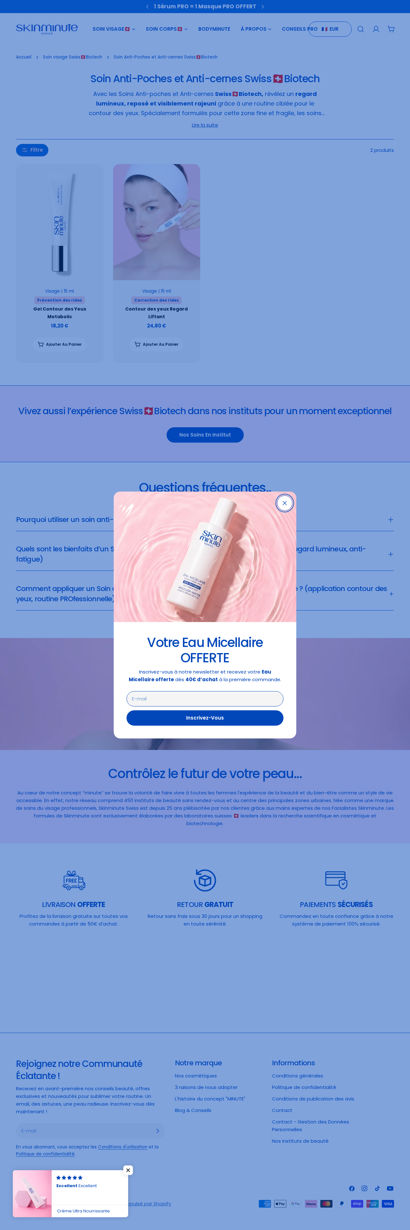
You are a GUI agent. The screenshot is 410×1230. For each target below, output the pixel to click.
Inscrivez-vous (205, 717)
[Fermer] (284, 503)
